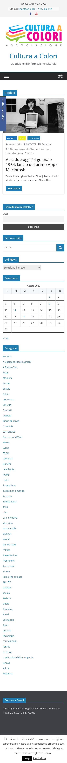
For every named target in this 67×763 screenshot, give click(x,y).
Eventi (6, 447)
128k (10, 149)
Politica (6, 549)
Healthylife (8, 469)
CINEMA (7, 404)
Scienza (7, 587)
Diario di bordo (11, 420)
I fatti (5, 480)
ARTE (5, 372)
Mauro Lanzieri (15, 144)
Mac (32, 149)
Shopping (8, 609)
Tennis (6, 646)
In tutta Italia (10, 501)
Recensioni (8, 566)
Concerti (7, 410)
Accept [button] (27, 758)
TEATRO (7, 630)
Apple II (24, 149)
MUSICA (7, 533)
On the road (9, 544)
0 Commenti (45, 144)
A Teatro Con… (10, 367)
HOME (22, 138)
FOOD (6, 453)
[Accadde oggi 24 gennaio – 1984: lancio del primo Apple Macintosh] (33, 116)
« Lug (5, 338)
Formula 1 (8, 458)
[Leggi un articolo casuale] (60, 76)
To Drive (7, 652)
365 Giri (7, 356)
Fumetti (7, 463)
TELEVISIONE (9, 641)
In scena (7, 496)
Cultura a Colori (33, 55)
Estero (6, 442)
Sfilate (6, 603)
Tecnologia (34, 138)
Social (6, 614)
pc (48, 149)
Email (5, 214)
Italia (5, 506)
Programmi (9, 560)
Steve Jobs (29, 153)
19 (23, 316)
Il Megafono (9, 485)
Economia (8, 426)
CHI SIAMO (8, 399)
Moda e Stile (9, 528)
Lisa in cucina (10, 517)
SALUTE (7, 582)
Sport (5, 625)
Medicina (8, 523)
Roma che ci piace (12, 576)
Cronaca (7, 415)
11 (14, 310)
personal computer (14, 153)
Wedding (7, 673)
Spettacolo (8, 619)
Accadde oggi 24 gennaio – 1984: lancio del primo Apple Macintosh (32, 164)
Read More (39, 758)
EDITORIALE (9, 431)
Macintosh (40, 149)
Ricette (6, 571)
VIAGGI (6, 662)
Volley (6, 668)
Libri (5, 512)
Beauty (6, 388)
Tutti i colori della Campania (18, 657)
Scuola (6, 592)
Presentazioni (10, 555)
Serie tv (7, 598)
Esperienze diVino (12, 437)
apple (17, 149)
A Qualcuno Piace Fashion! (17, 361)
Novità (6, 539)
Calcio (6, 394)
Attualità (11, 138)
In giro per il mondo (13, 490)
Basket (6, 383)
